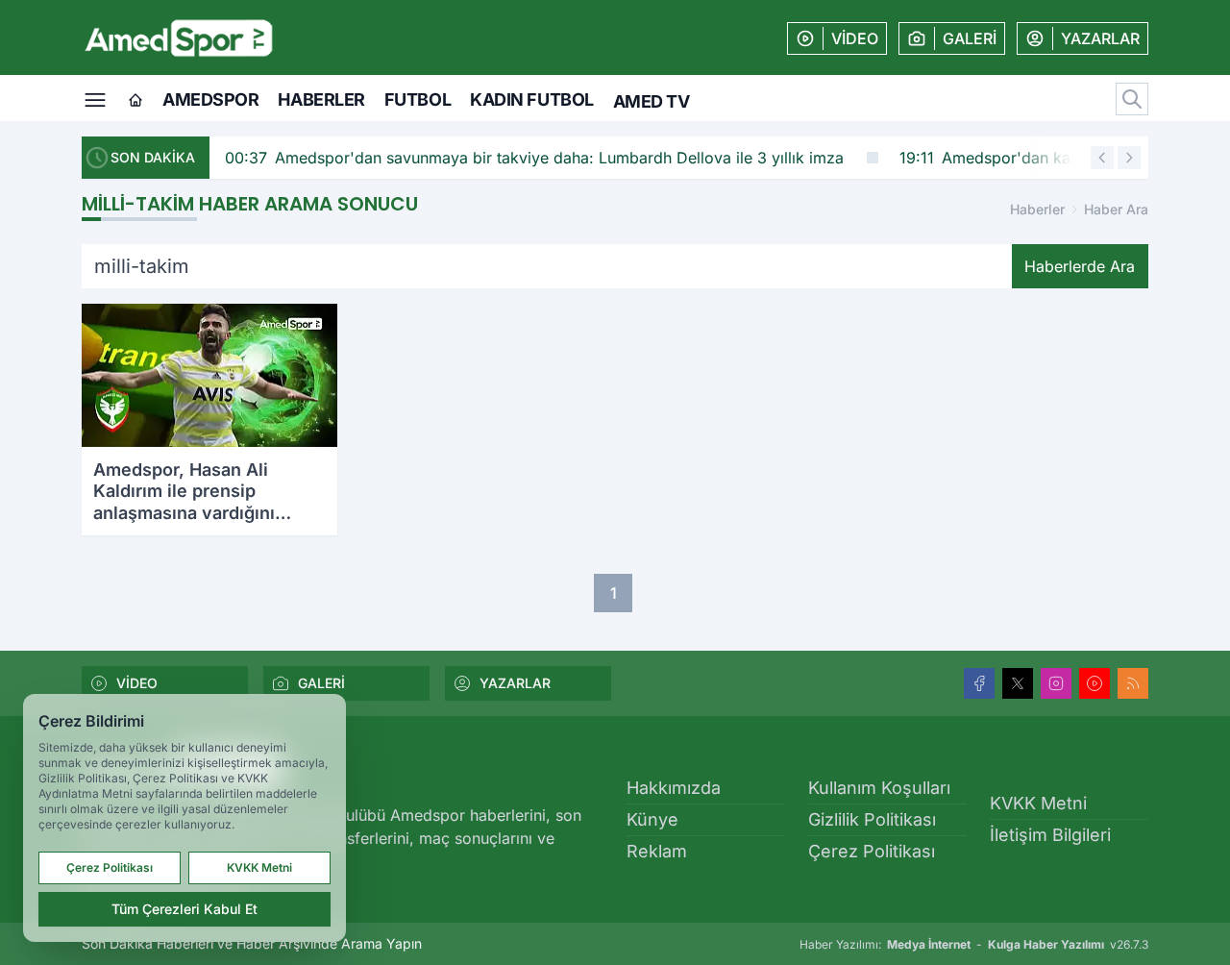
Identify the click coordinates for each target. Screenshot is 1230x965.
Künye (652, 819)
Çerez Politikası (871, 851)
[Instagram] (1056, 683)
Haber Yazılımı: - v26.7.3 (974, 944)
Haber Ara (1116, 209)
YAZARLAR (515, 683)
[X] (1017, 683)
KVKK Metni (1038, 803)
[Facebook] (979, 683)
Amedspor (210, 99)
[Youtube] (1094, 683)
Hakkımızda (674, 788)
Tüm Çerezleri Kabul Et (184, 909)
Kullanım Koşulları (879, 788)
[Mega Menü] (95, 98)
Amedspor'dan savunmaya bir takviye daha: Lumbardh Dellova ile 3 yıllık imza (499, 157)
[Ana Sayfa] (135, 101)
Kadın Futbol (532, 99)
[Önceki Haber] (1102, 157)
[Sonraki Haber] (1129, 157)
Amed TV (651, 101)
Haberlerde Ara (1079, 266)
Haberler (321, 99)
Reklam (657, 851)
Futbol (417, 99)
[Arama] (1132, 99)
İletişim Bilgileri (1050, 835)
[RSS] (1133, 683)
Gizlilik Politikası (872, 819)
